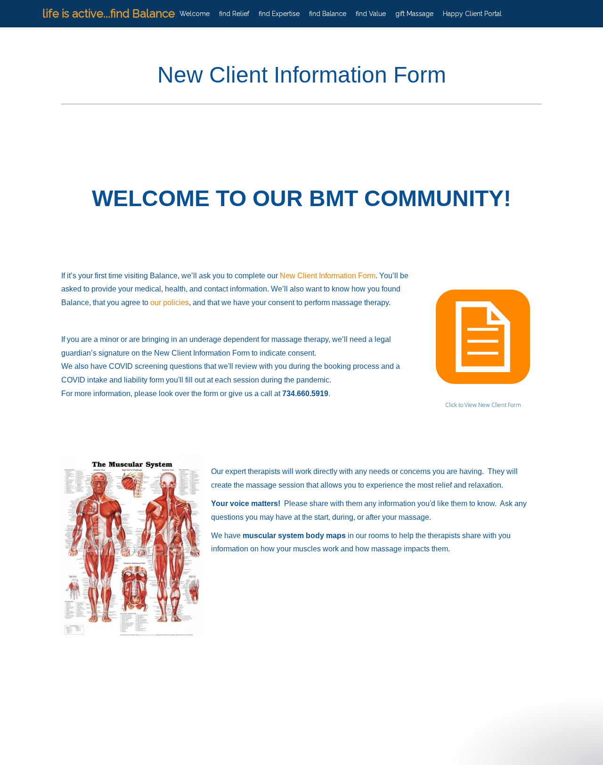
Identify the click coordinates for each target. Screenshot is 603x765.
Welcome (194, 13)
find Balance (327, 13)
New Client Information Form (327, 276)
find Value (371, 13)
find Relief (234, 13)
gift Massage (414, 13)
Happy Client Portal (472, 13)
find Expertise (279, 13)
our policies (169, 303)
